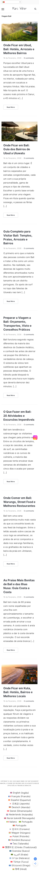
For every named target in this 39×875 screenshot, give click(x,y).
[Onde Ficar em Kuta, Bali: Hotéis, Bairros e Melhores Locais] (19, 666)
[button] (3, 9)
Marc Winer (19, 8)
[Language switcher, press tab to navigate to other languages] (12, 2)
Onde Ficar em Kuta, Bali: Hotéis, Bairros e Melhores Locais (17, 692)
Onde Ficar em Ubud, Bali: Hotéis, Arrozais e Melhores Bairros (18, 49)
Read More (11, 107)
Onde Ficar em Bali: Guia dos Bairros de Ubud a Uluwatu (16, 149)
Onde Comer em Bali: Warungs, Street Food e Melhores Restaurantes (19, 501)
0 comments (29, 58)
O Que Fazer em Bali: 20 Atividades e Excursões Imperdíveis (18, 415)
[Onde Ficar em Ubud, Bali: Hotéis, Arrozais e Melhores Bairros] (19, 23)
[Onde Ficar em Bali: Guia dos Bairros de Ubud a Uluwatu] (19, 123)
